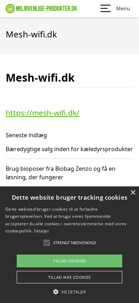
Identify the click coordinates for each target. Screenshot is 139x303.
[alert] (69, 244)
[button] (69, 291)
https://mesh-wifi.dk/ (42, 113)
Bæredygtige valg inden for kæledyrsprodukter (69, 149)
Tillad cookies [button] (69, 260)
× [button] (132, 192)
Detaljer (41, 230)
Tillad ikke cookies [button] (69, 277)
